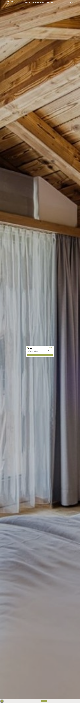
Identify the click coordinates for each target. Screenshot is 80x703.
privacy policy (50, 347)
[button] (29, 347)
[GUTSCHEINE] (72, 2)
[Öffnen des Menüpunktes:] (76, 2)
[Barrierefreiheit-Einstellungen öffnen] (2, 701)
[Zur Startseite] (8, 2)
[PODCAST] (70, 2)
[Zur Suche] (74, 2)
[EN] (66, 2)
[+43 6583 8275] (68, 2)
